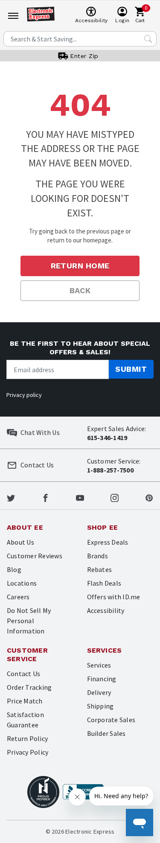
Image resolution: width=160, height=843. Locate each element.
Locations (22, 583)
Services (99, 665)
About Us (20, 542)
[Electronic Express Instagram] (115, 497)
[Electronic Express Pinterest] (149, 497)
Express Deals (107, 542)
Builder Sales (106, 733)
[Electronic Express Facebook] (45, 497)
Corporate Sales (111, 719)
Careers (18, 596)
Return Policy (27, 738)
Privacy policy (24, 395)
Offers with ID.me (113, 596)
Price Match (25, 701)
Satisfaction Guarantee (25, 719)
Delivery (99, 692)
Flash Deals (104, 583)
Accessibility (106, 610)
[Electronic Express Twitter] (11, 497)
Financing (101, 678)
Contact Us (23, 673)
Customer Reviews (34, 555)
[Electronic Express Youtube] (80, 497)
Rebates (99, 569)
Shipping (100, 706)
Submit (131, 369)
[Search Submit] (148, 39)
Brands (97, 555)
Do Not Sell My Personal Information (29, 620)
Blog (14, 569)
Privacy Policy (27, 752)
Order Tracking (29, 687)
